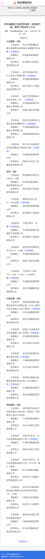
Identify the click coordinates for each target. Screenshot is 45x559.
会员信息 (18, 8)
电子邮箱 (26, 8)
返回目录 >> (24, 541)
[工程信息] (14, 52)
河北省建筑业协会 (16, 31)
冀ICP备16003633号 (16, 557)
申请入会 (11, 8)
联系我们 (34, 8)
